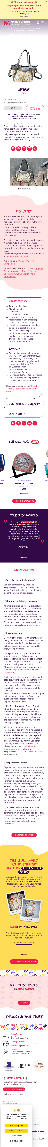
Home (8, 29)
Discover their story (24, 943)
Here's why (24, 17)
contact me (11, 815)
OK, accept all (16, 1125)
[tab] (19, 189)
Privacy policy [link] (16, 1140)
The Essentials (34, 1124)
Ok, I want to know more (24, 961)
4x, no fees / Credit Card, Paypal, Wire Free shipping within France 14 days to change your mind (24, 116)
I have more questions (24, 835)
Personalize (16, 1135)
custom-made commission (18, 256)
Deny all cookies (16, 1130)
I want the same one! (35, 108)
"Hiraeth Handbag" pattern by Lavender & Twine (22, 389)
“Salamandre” (22, 274)
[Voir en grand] (24, 66)
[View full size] (24, 172)
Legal (41, 1139)
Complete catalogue (24, 501)
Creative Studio (15, 29)
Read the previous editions (13, 1094)
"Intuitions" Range (26, 29)
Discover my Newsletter (14, 1089)
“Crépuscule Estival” (19, 271)
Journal (35, 1139)
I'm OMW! (24, 1003)
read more (9, 672)
